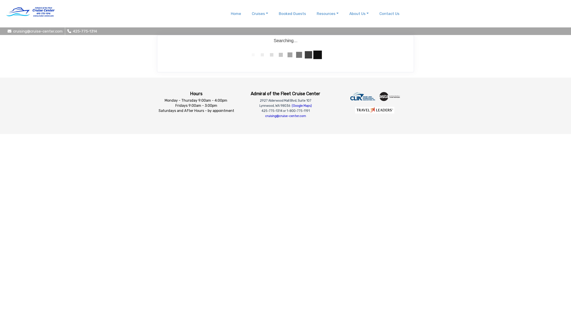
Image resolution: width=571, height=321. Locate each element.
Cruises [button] (258, 13)
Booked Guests (292, 13)
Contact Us (389, 13)
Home (236, 13)
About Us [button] (357, 13)
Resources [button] (326, 13)
